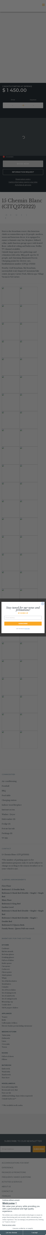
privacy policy (27, 628)
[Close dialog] (43, 603)
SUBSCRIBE (23, 624)
